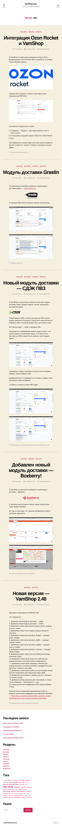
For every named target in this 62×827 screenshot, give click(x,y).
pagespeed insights (14, 784)
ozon (12, 152)
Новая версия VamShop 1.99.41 (13, 723)
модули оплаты (15, 789)
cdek (12, 445)
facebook (11, 782)
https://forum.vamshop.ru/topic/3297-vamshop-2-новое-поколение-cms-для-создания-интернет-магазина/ (30, 697)
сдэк (48, 445)
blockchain (16, 780)
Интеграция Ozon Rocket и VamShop (31, 40)
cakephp (28, 780)
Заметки (31, 32)
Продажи (6, 764)
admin (20, 49)
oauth (27, 782)
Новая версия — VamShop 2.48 (31, 596)
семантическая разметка (17, 795)
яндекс (23, 797)
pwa (21, 784)
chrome (4, 782)
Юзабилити (7, 768)
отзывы (16, 793)
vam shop (23, 32)
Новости (39, 32)
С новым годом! (8, 734)
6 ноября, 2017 (30, 604)
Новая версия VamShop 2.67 (12, 730)
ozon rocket (17, 152)
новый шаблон (21, 791)
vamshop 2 (17, 787)
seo (23, 784)
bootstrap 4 (22, 780)
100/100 (9, 780)
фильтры (5, 797)
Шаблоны (6, 766)
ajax (13, 780)
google (15, 782)
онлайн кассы (6, 793)
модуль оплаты (23, 789)
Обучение (6, 759)
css (7, 782)
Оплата (5, 761)
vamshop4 (23, 787)
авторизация (29, 787)
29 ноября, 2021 (30, 49)
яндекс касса (29, 797)
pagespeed (6, 784)
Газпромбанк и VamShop (11, 727)
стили (29, 795)
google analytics (21, 782)
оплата (12, 793)
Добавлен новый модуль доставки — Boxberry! (31, 470)
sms (26, 784)
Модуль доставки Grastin (31, 171)
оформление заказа (22, 793)
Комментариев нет (44, 49)
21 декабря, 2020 (30, 178)
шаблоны (11, 797)
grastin (13, 263)
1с (3, 780)
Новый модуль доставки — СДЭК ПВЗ (31, 285)
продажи (5, 795)
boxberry (13, 573)
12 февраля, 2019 (30, 481)
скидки (25, 795)
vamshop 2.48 (15, 703)
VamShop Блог (31, 4)
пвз (27, 152)
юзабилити (17, 797)
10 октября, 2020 (30, 294)
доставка (23, 152)
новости (13, 791)
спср (37, 703)
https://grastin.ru (30, 188)
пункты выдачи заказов (28, 445)
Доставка (27, 166)
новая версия (6, 791)
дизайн (4, 789)
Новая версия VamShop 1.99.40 (13, 738)
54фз (6, 780)
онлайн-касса (29, 791)
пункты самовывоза (40, 445)
